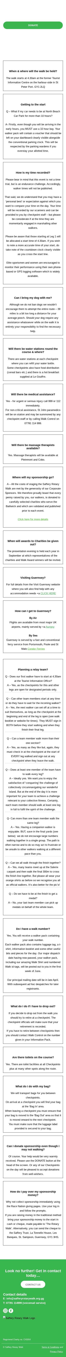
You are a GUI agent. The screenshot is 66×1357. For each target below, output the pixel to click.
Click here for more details (33, 519)
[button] (33, 12)
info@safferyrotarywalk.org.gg (25, 1298)
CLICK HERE (48, 593)
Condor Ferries (36, 648)
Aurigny (50, 626)
